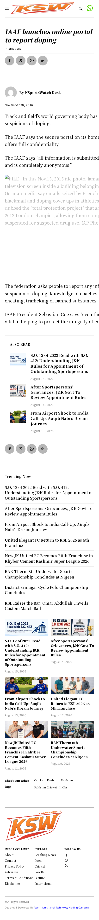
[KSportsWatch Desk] (12, 92)
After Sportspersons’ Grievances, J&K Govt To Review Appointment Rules (59, 392)
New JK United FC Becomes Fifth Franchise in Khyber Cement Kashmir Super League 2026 (25, 752)
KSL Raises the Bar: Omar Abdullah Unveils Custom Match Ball (46, 605)
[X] (20, 60)
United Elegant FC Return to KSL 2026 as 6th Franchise (70, 703)
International (14, 48)
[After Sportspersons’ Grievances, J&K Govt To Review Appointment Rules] (18, 390)
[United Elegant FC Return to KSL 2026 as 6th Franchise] (72, 685)
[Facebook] (9, 60)
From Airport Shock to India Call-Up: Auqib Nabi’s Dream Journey (59, 418)
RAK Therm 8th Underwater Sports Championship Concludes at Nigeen (69, 749)
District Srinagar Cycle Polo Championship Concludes (46, 589)
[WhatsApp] (32, 60)
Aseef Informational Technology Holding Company (61, 907)
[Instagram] (66, 860)
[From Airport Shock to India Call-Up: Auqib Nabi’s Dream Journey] (18, 417)
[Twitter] (66, 865)
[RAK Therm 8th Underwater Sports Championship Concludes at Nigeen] (72, 729)
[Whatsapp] (89, 8)
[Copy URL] (43, 60)
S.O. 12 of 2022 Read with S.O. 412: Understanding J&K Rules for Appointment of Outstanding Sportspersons (59, 363)
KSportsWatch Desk (43, 92)
